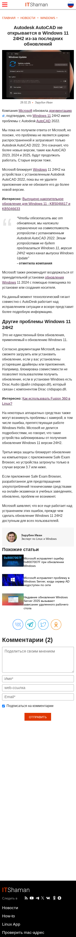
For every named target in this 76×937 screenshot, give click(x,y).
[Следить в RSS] (26, 898)
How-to (8, 916)
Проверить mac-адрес (23, 932)
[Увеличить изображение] (38, 74)
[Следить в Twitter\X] (42, 898)
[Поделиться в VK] (18, 624)
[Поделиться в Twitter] (43, 624)
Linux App (11, 924)
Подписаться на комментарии (30, 706)
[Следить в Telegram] (37, 898)
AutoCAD (43, 121)
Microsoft (25, 110)
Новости (10, 908)
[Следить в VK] (48, 898)
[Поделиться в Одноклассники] (56, 624)
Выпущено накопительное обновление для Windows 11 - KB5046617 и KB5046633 (36, 204)
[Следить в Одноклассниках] (54, 898)
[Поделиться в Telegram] (30, 624)
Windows (40, 169)
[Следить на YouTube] (32, 898)
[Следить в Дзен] (59, 898)
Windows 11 (42, 116)
